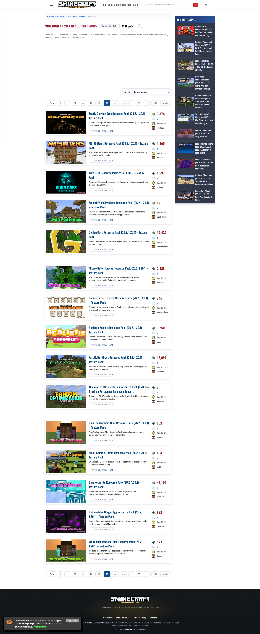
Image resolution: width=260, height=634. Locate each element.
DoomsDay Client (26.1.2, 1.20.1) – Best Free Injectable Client (204, 196)
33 (75, 103)
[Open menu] (51, 5)
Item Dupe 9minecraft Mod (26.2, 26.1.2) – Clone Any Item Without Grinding (202, 82)
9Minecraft (128, 630)
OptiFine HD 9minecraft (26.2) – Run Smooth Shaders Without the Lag (204, 31)
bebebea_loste (162, 312)
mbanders (160, 157)
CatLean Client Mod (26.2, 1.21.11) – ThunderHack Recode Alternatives (204, 180)
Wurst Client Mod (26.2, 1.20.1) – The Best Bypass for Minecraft (204, 164)
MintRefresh (161, 217)
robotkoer (160, 372)
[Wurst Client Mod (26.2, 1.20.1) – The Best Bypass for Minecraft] (186, 164)
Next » (165, 103)
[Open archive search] (140, 26)
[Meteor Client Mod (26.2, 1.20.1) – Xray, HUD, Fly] (186, 134)
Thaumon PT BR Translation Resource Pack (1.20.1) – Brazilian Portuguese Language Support (119, 389)
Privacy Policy (140, 618)
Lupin (159, 342)
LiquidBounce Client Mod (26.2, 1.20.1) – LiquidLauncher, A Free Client (204, 148)
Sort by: (127, 92)
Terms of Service (123, 618)
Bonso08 (160, 437)
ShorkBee (160, 282)
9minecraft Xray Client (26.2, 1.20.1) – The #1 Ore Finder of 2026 (204, 65)
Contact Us (108, 618)
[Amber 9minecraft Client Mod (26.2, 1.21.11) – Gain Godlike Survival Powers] (186, 102)
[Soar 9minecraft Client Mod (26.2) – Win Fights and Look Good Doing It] (186, 119)
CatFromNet (161, 526)
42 (99, 103)
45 (123, 103)
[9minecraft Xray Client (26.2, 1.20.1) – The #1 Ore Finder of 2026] (186, 65)
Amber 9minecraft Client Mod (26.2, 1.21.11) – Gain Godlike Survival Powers (203, 101)
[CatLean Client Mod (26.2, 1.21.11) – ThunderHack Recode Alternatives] (186, 180)
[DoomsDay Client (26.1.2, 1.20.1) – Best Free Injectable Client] (186, 196)
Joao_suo (160, 401)
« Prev (51, 103)
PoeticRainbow (162, 247)
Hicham (160, 187)
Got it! (72, 621)
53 (139, 103)
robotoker (160, 128)
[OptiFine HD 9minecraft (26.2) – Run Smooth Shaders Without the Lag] (186, 31)
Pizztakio (160, 497)
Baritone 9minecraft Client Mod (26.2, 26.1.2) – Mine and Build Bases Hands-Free (204, 48)
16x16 (110, 131)
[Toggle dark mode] (206, 4)
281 (155, 103)
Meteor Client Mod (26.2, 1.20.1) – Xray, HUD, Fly (203, 133)
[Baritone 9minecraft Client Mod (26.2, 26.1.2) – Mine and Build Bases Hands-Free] (186, 48)
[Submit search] (195, 5)
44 (115, 103)
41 (91, 103)
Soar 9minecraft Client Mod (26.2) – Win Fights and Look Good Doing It (204, 119)
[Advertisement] (108, 59)
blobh (159, 467)
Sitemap (153, 618)
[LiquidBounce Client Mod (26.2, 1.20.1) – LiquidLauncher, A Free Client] (186, 148)
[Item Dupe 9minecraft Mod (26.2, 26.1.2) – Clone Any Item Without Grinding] (186, 83)
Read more (40, 626)
